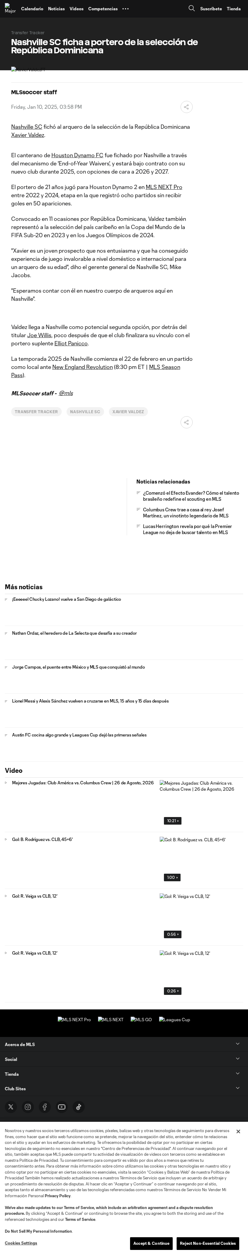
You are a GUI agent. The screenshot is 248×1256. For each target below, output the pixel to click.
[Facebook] (45, 1107)
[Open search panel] (191, 9)
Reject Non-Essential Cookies (208, 1243)
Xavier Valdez (27, 134)
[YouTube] (62, 1107)
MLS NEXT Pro (164, 187)
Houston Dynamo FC (77, 155)
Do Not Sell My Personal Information (38, 1231)
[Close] (238, 1131)
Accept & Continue (151, 1243)
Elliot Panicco (71, 343)
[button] (125, 9)
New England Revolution (82, 367)
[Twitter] (11, 1107)
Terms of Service (79, 1207)
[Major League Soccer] (10, 9)
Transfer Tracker (36, 412)
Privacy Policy (57, 1195)
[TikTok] (79, 1107)
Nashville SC (26, 126)
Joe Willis (39, 335)
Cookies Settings (21, 1243)
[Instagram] (28, 1107)
